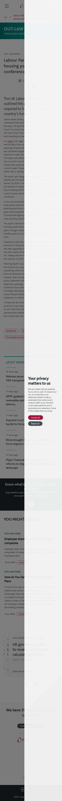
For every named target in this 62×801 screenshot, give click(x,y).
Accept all (35, 417)
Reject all (35, 423)
